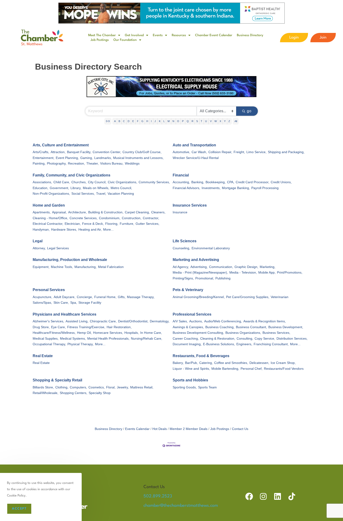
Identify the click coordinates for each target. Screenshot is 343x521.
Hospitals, (131, 332)
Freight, (239, 152)
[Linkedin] (277, 496)
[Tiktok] (292, 496)
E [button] (133, 121)
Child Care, (61, 182)
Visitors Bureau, (111, 163)
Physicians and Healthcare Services (64, 314)
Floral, (111, 387)
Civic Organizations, (122, 182)
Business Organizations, (243, 332)
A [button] (115, 121)
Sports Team (207, 387)
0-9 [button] (108, 121)
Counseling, (181, 248)
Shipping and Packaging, (286, 152)
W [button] (215, 121)
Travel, (101, 193)
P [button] (183, 121)
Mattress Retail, (141, 387)
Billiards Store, (43, 387)
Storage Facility (89, 302)
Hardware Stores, (64, 229)
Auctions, (196, 321)
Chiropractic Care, (103, 321)
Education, (40, 188)
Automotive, (181, 152)
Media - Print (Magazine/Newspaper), (200, 272)
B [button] (119, 121)
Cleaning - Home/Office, (50, 218)
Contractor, (151, 218)
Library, (75, 188)
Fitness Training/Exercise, (86, 327)
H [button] (147, 121)
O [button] (178, 121)
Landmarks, (103, 158)
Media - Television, (243, 272)
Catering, (206, 363)
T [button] (201, 121)
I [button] (151, 121)
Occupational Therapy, (49, 344)
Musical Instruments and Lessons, (138, 158)
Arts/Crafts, (41, 152)
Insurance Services (190, 205)
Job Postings (100, 40)
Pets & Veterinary (188, 290)
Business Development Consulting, (198, 332)
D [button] (129, 121)
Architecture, (77, 212)
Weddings (132, 163)
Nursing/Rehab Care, (146, 338)
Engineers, (244, 344)
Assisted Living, (77, 321)
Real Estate (43, 356)
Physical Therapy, (80, 344)
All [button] (235, 121)
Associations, (42, 182)
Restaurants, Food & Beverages (201, 356)
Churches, (79, 182)
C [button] (124, 121)
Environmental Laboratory (211, 248)
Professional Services (192, 314)
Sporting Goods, (185, 387)
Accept (19, 508)
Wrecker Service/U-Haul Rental (196, 158)
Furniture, (127, 223)
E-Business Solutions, (219, 344)
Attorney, (39, 248)
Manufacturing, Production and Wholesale (70, 260)
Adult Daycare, (64, 297)
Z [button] (229, 121)
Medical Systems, (73, 338)
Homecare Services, (108, 332)
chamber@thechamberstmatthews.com (181, 505)
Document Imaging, (187, 344)
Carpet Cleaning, (137, 212)
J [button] (155, 121)
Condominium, (109, 218)
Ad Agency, (181, 267)
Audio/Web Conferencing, (223, 321)
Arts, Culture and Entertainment (61, 145)
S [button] (197, 121)
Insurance (180, 212)
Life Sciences (184, 241)
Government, (59, 188)
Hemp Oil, (84, 332)
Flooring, (111, 223)
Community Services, (154, 182)
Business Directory (250, 35)
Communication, (221, 267)
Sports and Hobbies (190, 380)
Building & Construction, (105, 212)
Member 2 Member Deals (188, 429)
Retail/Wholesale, (45, 393)
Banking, (197, 182)
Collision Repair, (220, 152)
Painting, (39, 163)
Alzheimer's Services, (48, 321)
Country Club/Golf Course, (141, 152)
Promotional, (204, 278)
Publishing (223, 278)
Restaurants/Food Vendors (284, 368)
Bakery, (178, 363)
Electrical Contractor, (48, 223)
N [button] (173, 121)
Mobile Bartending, (225, 368)
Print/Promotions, (289, 272)
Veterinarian (279, 297)
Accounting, (181, 182)
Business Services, (276, 332)
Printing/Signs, (183, 278)
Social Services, (83, 193)
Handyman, (41, 229)
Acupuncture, (42, 297)
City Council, (97, 182)
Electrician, (73, 223)
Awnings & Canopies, (188, 327)
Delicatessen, (259, 363)
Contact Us (240, 429)
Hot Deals (159, 429)
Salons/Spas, (42, 302)
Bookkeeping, (216, 182)
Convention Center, (107, 152)
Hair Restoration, (119, 327)
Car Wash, (199, 152)
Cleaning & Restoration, (217, 338)
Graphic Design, (246, 267)
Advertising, (199, 267)
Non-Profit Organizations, (51, 193)
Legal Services (58, 248)
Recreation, (76, 163)
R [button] (192, 121)
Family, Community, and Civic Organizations (71, 175)
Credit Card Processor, (252, 182)
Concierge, (85, 297)
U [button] (206, 121)
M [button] (169, 121)
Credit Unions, (281, 182)
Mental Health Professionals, (108, 338)
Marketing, (267, 267)
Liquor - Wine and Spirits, (191, 368)
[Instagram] (263, 496)
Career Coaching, (186, 338)
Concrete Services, (84, 218)
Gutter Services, (147, 223)
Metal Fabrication (111, 267)
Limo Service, (256, 152)
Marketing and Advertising (196, 260)
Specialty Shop (100, 393)
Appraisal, (59, 212)
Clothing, (61, 387)
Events (158, 35)
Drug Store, (41, 327)
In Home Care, (151, 332)
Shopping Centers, (73, 393)
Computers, (78, 387)
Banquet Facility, (79, 152)
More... (108, 229)
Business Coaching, (219, 327)
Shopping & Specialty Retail (57, 380)
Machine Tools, (62, 267)
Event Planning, (67, 158)
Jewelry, (123, 387)
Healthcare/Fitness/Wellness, (54, 332)
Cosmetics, (96, 387)
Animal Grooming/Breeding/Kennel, (199, 297)
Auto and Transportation (194, 145)
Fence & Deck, (93, 223)
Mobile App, (267, 272)
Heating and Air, (90, 229)
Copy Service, (265, 338)
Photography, (56, 163)
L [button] (164, 121)
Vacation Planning (121, 193)
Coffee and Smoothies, (231, 363)
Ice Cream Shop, (283, 363)
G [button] (142, 121)
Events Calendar (137, 429)
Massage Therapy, (140, 297)
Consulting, (245, 338)
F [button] (138, 121)
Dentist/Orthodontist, (133, 321)
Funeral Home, (105, 297)
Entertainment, (43, 158)
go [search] (249, 111)
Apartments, (42, 212)
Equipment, (41, 267)
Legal (37, 241)
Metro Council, (121, 188)
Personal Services (49, 290)
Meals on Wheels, (96, 188)
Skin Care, (61, 302)
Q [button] (188, 121)
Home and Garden (49, 205)
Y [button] (225, 121)
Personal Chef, (251, 368)
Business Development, (285, 327)
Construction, (131, 218)
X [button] (220, 121)
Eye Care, (58, 327)
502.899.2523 (158, 496)
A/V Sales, (180, 321)
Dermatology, (159, 321)
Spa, (73, 302)
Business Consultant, (251, 327)
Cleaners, (158, 212)
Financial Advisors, (186, 188)
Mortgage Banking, (236, 188)
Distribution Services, (292, 338)
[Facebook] (249, 496)
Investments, (211, 188)
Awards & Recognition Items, (264, 321)
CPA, (230, 182)
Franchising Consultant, (271, 344)
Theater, (92, 163)
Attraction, (58, 152)
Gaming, (86, 158)
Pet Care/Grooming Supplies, (247, 297)
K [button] (160, 121)
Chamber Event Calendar (213, 35)
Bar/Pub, (191, 363)
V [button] (211, 121)
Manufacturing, (85, 267)
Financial (181, 175)
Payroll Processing (265, 188)
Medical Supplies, (46, 338)
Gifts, (122, 297)
